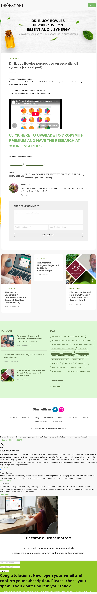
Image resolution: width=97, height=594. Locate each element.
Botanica (55, 352)
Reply (32, 195)
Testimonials (48, 418)
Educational (14, 58)
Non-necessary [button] (5, 481)
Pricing (36, 418)
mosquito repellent (58, 367)
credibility (67, 352)
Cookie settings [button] (7, 440)
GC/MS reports (78, 359)
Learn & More (72, 418)
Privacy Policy (57, 422)
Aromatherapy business (76, 336)
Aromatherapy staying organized (63, 348)
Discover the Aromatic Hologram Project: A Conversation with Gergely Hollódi (31, 372)
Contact (85, 418)
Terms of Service (41, 422)
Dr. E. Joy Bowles (82, 352)
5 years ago (24, 195)
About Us (25, 418)
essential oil (84, 356)
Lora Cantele (82, 363)
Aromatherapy (16, 164)
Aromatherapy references (83, 344)
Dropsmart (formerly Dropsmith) (63, 356)
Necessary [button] (4, 467)
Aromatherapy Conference (61, 340)
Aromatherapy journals (60, 344)
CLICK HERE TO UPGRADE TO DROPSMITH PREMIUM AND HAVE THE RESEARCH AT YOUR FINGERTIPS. (46, 141)
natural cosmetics (77, 367)
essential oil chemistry (34, 164)
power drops (56, 371)
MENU (92, 5)
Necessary (5, 470)
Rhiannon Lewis (85, 371)
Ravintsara (70, 371)
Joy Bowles (68, 363)
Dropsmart (13, 418)
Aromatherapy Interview (84, 340)
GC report (55, 363)
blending (83, 348)
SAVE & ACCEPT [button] (6, 494)
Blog (60, 418)
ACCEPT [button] (19, 440)
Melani (11, 72)
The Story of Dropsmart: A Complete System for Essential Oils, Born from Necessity (15, 297)
